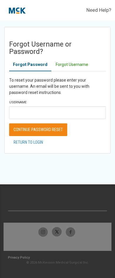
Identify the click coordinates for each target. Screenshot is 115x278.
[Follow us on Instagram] (43, 232)
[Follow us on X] (57, 232)
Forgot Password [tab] (30, 64)
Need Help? (98, 10)
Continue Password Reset (38, 129)
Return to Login (28, 142)
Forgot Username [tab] (72, 64)
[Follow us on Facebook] (70, 232)
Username (18, 102)
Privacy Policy (19, 257)
